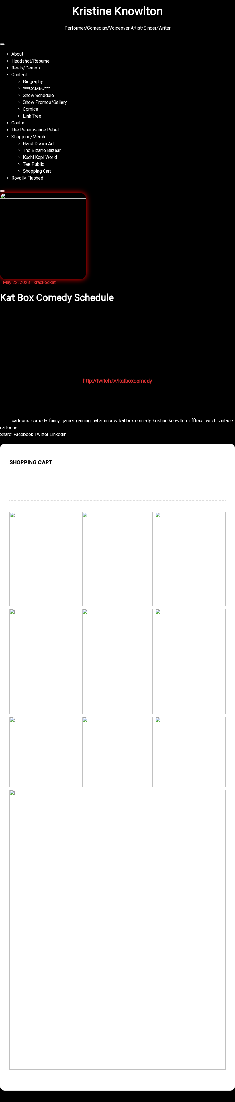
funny (54, 420)
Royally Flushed (27, 178)
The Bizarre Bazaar (42, 150)
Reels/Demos (25, 68)
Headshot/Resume (30, 61)
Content (19, 74)
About (17, 54)
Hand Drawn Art (38, 143)
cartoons (20, 420)
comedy (39, 420)
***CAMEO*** (36, 88)
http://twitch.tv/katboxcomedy (117, 381)
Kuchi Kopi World (40, 157)
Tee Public (33, 164)
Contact (19, 123)
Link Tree (32, 116)
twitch (210, 420)
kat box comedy (135, 420)
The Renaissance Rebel (35, 130)
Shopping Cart (37, 171)
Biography (33, 81)
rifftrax (195, 420)
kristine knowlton (170, 420)
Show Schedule (38, 95)
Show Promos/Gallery (45, 102)
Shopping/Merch (28, 136)
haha (97, 420)
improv (110, 420)
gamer (68, 420)
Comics (30, 109)
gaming (83, 420)
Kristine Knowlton (117, 11)
